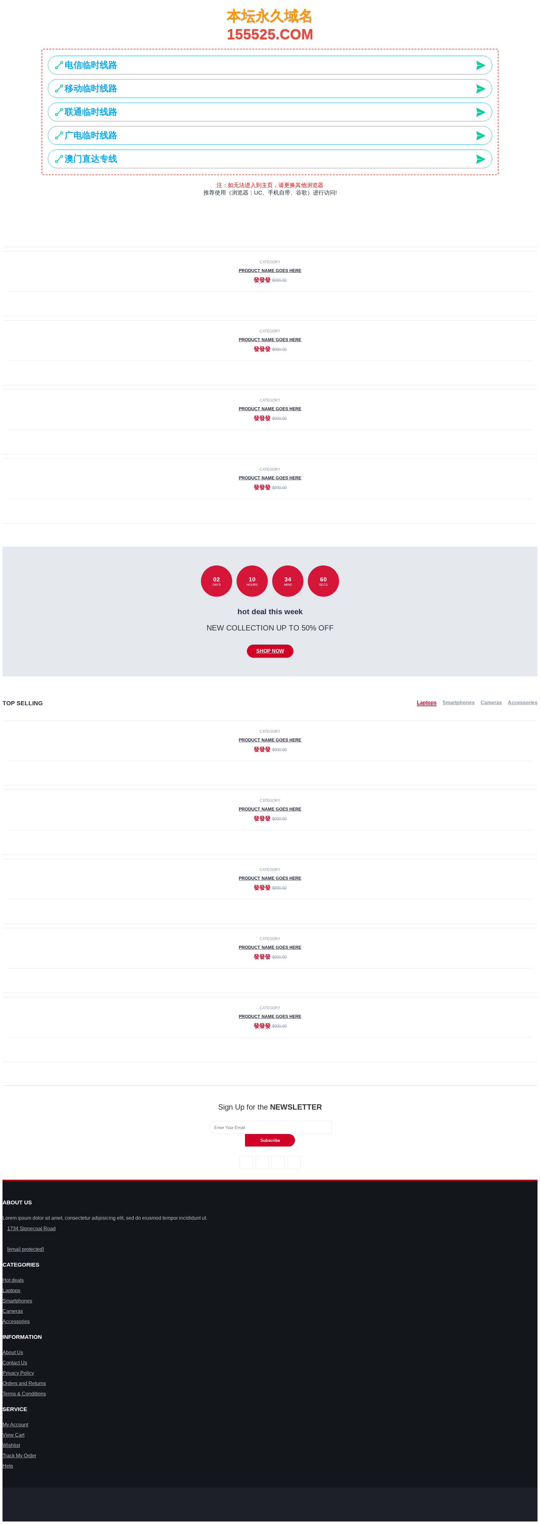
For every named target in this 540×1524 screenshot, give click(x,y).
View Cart (13, 1435)
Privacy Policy (18, 1373)
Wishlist (11, 1445)
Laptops (427, 702)
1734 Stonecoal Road (31, 1228)
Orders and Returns (24, 1383)
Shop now (270, 651)
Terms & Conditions (24, 1393)
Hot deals (13, 1280)
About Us (12, 1352)
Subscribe (270, 1140)
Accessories (523, 702)
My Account (15, 1424)
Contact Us (14, 1362)
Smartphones (458, 702)
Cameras (491, 702)
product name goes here (270, 270)
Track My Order (19, 1455)
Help (7, 1466)
